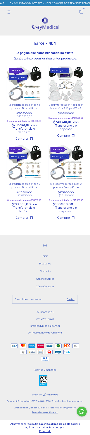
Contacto (45, 271)
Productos (45, 263)
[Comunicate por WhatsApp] (82, 411)
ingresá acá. (70, 407)
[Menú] (9, 12)
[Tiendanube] (45, 395)
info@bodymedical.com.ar (45, 325)
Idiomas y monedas (45, 369)
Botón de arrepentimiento (45, 412)
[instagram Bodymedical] (45, 245)
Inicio (45, 255)
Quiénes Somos (45, 278)
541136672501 (45, 312)
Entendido (45, 431)
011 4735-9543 (45, 319)
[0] (80, 12)
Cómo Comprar (45, 286)
